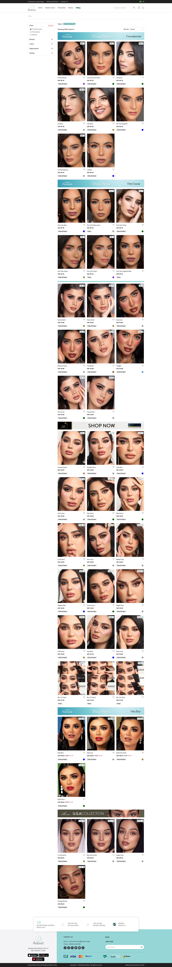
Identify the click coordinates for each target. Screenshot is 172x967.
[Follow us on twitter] (72, 947)
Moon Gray (119, 651)
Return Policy (53, 965)
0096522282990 (75, 944)
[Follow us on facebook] (65, 947)
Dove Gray (90, 559)
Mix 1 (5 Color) (62, 697)
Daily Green (61, 799)
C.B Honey (90, 124)
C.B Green (119, 78)
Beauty (70, 7)
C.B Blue (89, 170)
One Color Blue (62, 225)
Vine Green (61, 412)
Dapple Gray (120, 605)
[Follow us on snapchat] (75, 947)
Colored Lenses (50, 7)
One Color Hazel (63, 271)
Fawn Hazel (90, 320)
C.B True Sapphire (122, 124)
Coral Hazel (61, 559)
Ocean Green (91, 605)
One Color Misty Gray (93, 225)
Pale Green (90, 513)
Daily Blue (61, 753)
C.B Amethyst (62, 78)
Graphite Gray (91, 467)
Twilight (118, 366)
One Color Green (121, 225)
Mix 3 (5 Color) (120, 697)
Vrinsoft (141, 965)
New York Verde (92, 855)
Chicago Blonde (62, 901)
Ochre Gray (61, 513)
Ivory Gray (119, 320)
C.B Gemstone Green (93, 78)
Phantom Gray (62, 366)
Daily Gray (90, 753)
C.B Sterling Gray (63, 170)
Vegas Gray (119, 855)
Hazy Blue (90, 651)
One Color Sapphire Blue (123, 271)
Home (40, 7)
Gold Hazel (61, 651)
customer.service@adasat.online (79, 941)
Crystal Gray (91, 412)
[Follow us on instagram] (68, 947)
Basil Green (119, 513)
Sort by (126, 29)
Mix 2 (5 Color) (91, 697)
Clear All (50, 25)
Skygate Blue (62, 605)
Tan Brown (90, 366)
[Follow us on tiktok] (83, 947)
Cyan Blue (119, 467)
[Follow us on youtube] (79, 947)
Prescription (62, 7)
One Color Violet (92, 271)
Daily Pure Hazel (121, 753)
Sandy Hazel (61, 320)
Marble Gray (120, 559)
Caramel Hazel (62, 467)
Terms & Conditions (42, 965)
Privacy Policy (32, 965)
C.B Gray (60, 124)
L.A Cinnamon (62, 855)
